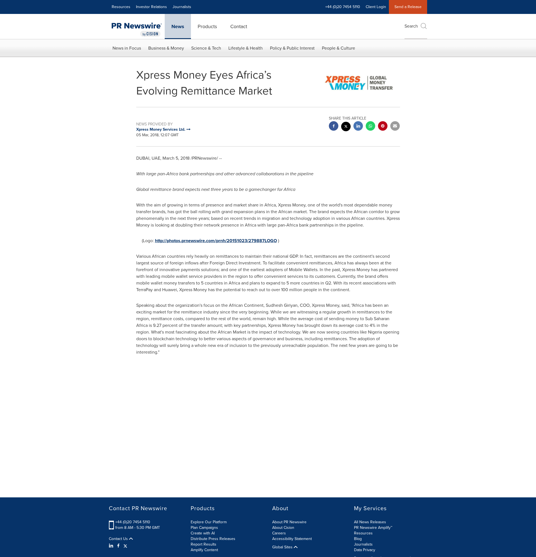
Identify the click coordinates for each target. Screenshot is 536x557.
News (177, 26)
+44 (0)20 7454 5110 (132, 522)
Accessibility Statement (292, 539)
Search (411, 26)
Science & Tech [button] (206, 48)
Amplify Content (204, 550)
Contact (238, 26)
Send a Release (408, 7)
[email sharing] (395, 126)
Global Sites (283, 547)
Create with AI (203, 533)
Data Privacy (364, 550)
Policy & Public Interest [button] (292, 48)
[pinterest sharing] (382, 126)
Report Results (203, 544)
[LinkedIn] (112, 546)
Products (207, 26)
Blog (358, 539)
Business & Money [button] (166, 48)
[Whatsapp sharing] (370, 126)
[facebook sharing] (333, 126)
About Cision (283, 528)
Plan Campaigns (204, 528)
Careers (279, 533)
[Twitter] (125, 546)
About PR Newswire (289, 522)
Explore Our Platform (209, 522)
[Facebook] (118, 546)
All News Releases (370, 522)
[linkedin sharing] (358, 126)
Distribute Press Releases (213, 539)
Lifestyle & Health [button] (245, 48)
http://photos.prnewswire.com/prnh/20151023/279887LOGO (216, 240)
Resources (121, 7)
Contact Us (119, 539)
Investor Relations (151, 7)
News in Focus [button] (127, 48)
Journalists (182, 7)
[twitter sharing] (346, 127)
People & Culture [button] (338, 48)
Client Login (376, 7)
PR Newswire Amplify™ (373, 528)
